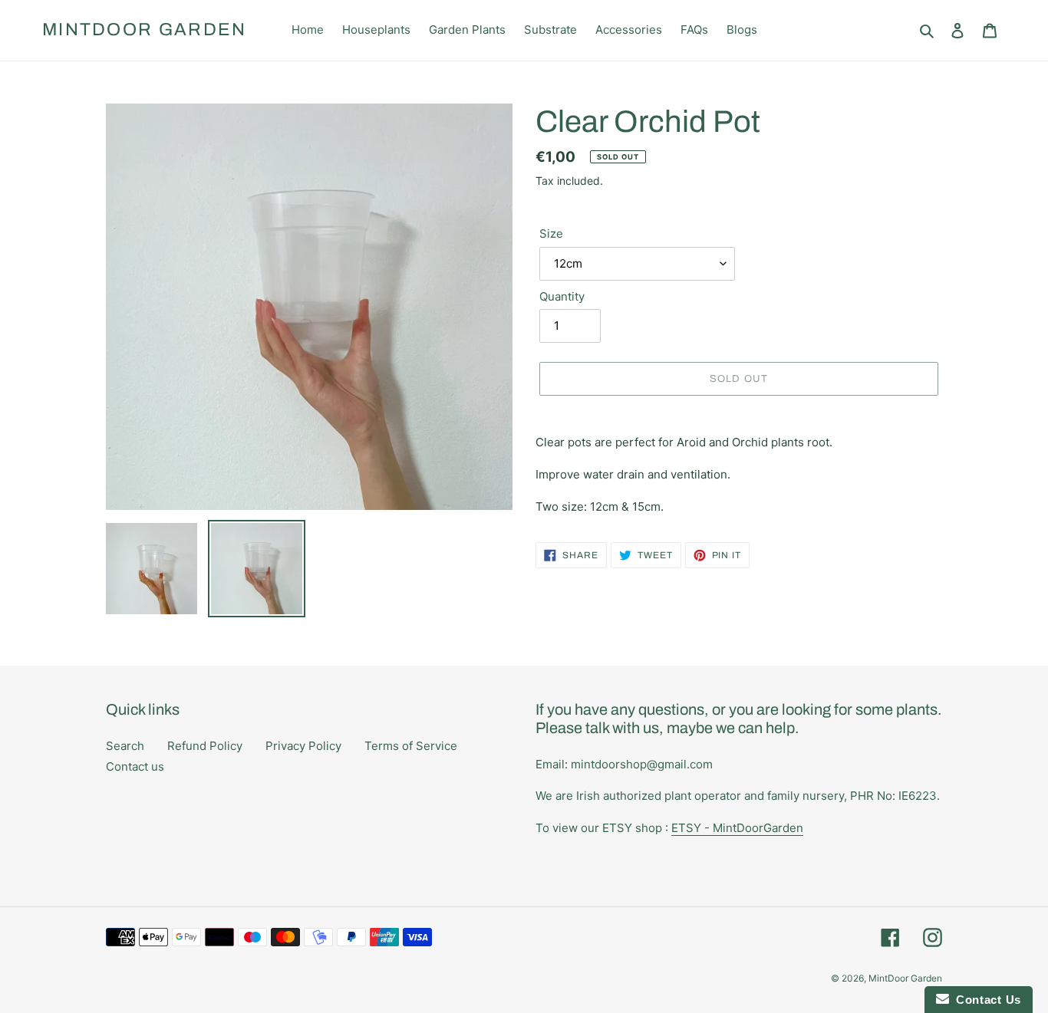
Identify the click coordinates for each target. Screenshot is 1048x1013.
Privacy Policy (303, 745)
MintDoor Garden (144, 29)
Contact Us (985, 999)
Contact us (135, 766)
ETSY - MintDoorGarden (737, 828)
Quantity (562, 296)
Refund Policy (204, 745)
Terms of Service (410, 745)
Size (551, 233)
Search (125, 745)
